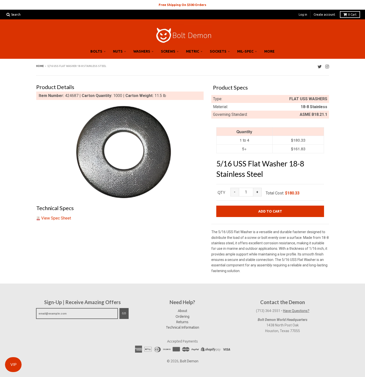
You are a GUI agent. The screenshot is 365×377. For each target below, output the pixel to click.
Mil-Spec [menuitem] (245, 51)
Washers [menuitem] (141, 51)
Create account (324, 14)
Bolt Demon (189, 361)
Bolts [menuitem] (96, 51)
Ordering (182, 316)
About (182, 311)
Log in (303, 14)
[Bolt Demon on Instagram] (327, 66)
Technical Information (182, 327)
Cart (352, 14)
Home (40, 66)
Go (124, 313)
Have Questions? (296, 311)
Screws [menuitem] (168, 51)
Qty (221, 192)
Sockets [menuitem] (218, 51)
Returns (182, 322)
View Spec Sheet (56, 218)
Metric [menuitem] (192, 51)
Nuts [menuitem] (118, 51)
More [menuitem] (269, 51)
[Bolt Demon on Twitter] (320, 66)
